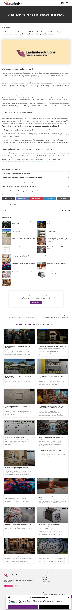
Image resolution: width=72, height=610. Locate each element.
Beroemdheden (46, 586)
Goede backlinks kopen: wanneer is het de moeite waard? (54, 595)
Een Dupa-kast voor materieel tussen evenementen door (52, 377)
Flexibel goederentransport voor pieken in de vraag (52, 346)
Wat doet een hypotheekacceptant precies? (36, 173)
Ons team (44, 579)
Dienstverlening (6, 27)
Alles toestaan (23, 607)
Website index (45, 590)
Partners (44, 588)
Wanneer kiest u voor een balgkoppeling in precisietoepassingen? (50, 525)
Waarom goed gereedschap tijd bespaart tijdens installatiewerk (18, 407)
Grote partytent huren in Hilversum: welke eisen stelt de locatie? (18, 377)
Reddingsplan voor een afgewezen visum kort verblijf (51, 496)
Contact (44, 592)
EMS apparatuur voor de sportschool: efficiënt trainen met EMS (17, 346)
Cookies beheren (54, 607)
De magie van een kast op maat (19, 280)
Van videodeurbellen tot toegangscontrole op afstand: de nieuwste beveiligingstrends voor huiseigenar (57, 240)
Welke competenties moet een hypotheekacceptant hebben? (36, 182)
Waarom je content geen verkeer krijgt (21, 246)
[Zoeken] (62, 3)
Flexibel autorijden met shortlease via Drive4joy (23, 263)
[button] (68, 597)
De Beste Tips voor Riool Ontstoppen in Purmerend (52, 556)
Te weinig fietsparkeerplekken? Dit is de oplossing (52, 437)
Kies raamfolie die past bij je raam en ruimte (47, 255)
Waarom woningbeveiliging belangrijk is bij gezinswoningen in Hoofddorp (16, 468)
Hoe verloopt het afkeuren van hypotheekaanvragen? (36, 186)
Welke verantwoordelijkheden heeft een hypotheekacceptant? (36, 177)
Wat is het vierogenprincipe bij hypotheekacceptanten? (36, 191)
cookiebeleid (10, 602)
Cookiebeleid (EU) (46, 581)
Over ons (44, 577)
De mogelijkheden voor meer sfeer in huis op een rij (19, 524)
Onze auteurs (45, 583)
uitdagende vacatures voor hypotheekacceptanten (42, 161)
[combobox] (54, 3)
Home (43, 575)
